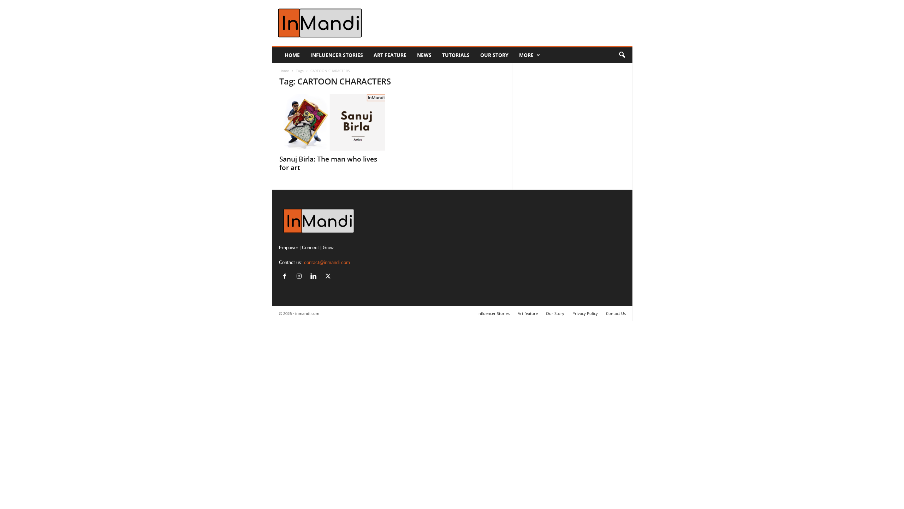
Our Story (494, 55)
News (424, 55)
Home (292, 55)
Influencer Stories (336, 55)
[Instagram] (300, 277)
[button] (622, 55)
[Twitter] (328, 277)
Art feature (390, 55)
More (526, 55)
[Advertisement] (503, 23)
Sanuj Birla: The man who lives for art (328, 163)
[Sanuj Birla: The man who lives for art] (332, 122)
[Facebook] (286, 277)
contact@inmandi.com (327, 262)
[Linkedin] (315, 277)
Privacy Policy (585, 313)
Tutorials (456, 55)
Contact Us (616, 313)
